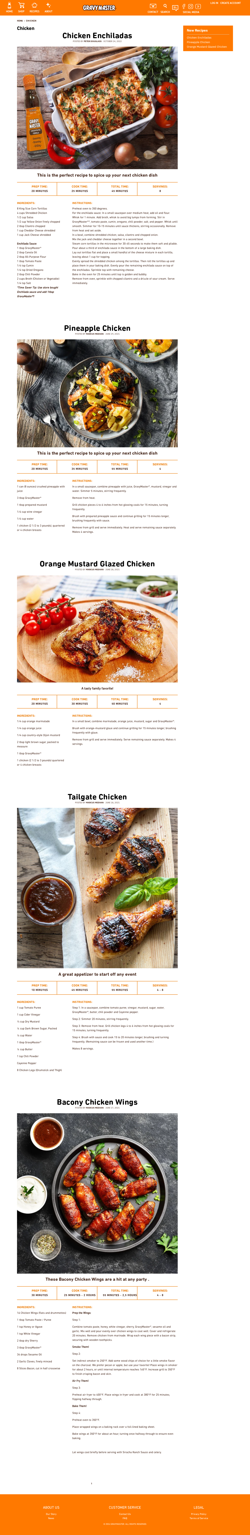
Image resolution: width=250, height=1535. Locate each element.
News (51, 1518)
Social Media (191, 12)
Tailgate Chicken (97, 797)
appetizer (131, 1464)
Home (20, 21)
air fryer (116, 1464)
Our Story (51, 1514)
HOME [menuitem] (9, 11)
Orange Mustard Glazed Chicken (97, 564)
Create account (230, 3)
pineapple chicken (165, 543)
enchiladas (158, 308)
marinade (145, 543)
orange (159, 776)
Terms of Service (199, 1518)
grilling (131, 543)
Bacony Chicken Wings (97, 1103)
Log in (214, 3)
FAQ (125, 1518)
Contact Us (125, 1514)
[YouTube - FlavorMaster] (231, 20)
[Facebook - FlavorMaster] (220, 20)
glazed (98, 543)
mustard (146, 776)
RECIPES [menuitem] (34, 11)
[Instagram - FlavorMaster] (225, 20)
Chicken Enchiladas (97, 36)
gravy (109, 543)
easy (145, 308)
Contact (153, 12)
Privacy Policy (198, 1514)
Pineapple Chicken (97, 329)
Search (165, 12)
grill (147, 1082)
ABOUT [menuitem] (49, 11)
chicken (76, 543)
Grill (119, 543)
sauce (172, 308)
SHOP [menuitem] (21, 11)
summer (172, 776)
